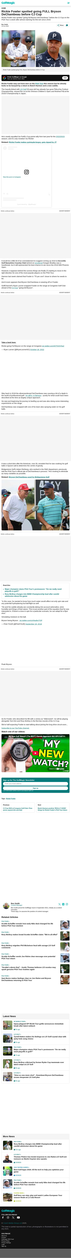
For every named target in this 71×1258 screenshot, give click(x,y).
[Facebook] (3, 1218)
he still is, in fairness (33, 395)
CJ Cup (15, 288)
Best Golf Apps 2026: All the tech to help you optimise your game (39, 1171)
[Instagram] (8, 1218)
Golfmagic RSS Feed (7, 1239)
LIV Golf (23, 89)
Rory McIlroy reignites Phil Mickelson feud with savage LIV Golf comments (28, 947)
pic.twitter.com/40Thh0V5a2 (53, 346)
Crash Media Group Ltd (12, 1223)
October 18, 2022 (37, 350)
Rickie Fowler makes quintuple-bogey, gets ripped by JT (33, 142)
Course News (18, 1193)
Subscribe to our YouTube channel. (15, 728)
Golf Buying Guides (21, 1167)
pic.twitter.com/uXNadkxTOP (31, 620)
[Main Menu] (68, 3)
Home (3, 8)
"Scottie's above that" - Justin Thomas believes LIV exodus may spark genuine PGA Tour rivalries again (28, 968)
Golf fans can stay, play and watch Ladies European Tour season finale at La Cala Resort (38, 1196)
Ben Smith (4, 24)
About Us (4, 1235)
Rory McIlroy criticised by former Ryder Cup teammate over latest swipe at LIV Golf (39, 1063)
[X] (14, 1218)
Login (3, 1244)
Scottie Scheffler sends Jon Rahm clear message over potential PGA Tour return (28, 957)
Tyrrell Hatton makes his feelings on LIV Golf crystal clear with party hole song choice (40, 1038)
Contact (3, 1237)
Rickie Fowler (11, 798)
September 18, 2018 (34, 624)
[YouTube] (19, 1218)
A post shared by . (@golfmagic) (26, 204)
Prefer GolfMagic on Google (17, 77)
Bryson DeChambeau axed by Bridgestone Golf (29, 477)
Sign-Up (3, 1246)
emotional (39, 263)
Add (65, 78)
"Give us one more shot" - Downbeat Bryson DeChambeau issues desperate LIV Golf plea (38, 1076)
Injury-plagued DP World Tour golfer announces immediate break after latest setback (39, 1025)
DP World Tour (19, 1021)
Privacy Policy (38, 790)
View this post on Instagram (12, 177)
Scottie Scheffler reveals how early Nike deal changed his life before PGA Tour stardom (27, 925)
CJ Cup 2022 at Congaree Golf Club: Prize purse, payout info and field (17, 809)
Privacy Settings (6, 1242)
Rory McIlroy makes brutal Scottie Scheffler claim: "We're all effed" (29, 935)
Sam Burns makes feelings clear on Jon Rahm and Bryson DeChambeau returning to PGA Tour (26, 979)
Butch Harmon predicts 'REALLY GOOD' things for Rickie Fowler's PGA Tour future (52, 809)
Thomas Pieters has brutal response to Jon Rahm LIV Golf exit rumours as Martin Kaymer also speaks (40, 1158)
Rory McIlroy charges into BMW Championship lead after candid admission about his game (38, 1145)
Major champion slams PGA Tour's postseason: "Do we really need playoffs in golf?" (40, 1051)
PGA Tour (39, 84)
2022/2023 (60, 137)
